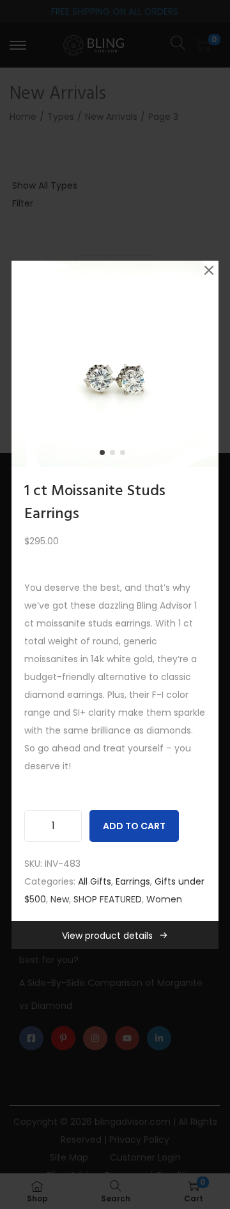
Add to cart (134, 826)
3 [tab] (125, 455)
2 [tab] (115, 455)
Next (204, 364)
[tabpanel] (115, 364)
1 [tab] (105, 455)
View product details (107, 935)
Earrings (133, 881)
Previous (26, 364)
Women (164, 899)
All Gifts (94, 881)
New (59, 899)
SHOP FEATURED (107, 899)
